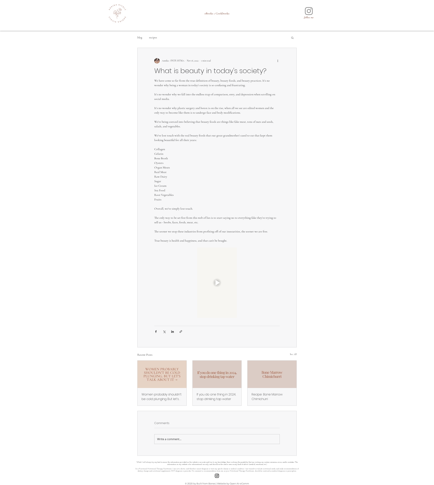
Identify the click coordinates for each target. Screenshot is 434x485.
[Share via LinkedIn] (172, 331)
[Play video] (217, 282)
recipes (153, 37)
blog (139, 37)
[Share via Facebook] (155, 331)
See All (293, 354)
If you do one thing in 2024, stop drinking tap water (216, 396)
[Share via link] (180, 331)
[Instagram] (309, 11)
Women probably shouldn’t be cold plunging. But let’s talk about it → (162, 396)
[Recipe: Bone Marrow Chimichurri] (272, 374)
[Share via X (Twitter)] (164, 331)
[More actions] (278, 61)
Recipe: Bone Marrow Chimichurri (267, 396)
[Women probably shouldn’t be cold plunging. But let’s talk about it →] (161, 374)
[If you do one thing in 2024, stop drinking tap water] (217, 374)
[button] (292, 37)
